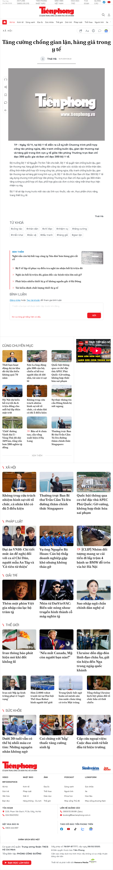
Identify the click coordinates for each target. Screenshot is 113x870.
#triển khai (17, 234)
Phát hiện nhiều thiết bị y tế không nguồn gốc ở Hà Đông (48, 281)
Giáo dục (48, 796)
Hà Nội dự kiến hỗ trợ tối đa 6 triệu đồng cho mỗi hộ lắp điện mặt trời (11, 406)
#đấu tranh (46, 234)
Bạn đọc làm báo (18, 862)
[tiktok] (77, 829)
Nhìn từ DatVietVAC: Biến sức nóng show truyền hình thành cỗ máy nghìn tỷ (56, 609)
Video (5, 777)
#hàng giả (62, 234)
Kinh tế (20, 22)
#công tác (16, 228)
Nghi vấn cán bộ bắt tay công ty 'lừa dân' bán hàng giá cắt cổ (45, 257)
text (87, 31)
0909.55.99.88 (70, 811)
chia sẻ (81, 31)
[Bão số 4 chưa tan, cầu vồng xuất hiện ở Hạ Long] (37, 423)
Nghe (5, 79)
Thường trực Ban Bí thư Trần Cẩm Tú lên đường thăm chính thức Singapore (61, 438)
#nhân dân (32, 228)
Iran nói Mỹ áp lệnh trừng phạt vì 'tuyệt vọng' (13, 696)
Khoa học (68, 796)
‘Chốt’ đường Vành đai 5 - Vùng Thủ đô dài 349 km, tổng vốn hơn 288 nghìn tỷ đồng (12, 439)
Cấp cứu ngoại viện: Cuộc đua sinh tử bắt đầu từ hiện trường (92, 742)
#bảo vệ (31, 234)
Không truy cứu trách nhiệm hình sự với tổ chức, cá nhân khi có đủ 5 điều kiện (37, 406)
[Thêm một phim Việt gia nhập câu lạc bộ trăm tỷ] (19, 590)
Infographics (9, 782)
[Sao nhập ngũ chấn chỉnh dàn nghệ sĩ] (94, 590)
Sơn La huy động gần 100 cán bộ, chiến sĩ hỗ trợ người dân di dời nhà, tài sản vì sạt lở (37, 373)
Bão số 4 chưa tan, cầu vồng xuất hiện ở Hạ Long (37, 436)
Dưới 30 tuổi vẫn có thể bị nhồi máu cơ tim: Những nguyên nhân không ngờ (17, 745)
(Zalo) (80, 811)
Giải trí (11, 575)
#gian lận (77, 234)
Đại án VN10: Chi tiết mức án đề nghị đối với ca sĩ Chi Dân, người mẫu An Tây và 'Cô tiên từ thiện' (18, 558)
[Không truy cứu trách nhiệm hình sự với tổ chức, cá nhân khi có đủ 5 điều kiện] (37, 391)
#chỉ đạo (47, 228)
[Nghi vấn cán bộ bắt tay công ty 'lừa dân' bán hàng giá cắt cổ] (92, 257)
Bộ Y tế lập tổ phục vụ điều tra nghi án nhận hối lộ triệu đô (49, 268)
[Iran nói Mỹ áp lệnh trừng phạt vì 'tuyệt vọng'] (14, 683)
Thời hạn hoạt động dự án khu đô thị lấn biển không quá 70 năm (11, 371)
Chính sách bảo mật (29, 839)
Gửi (94, 315)
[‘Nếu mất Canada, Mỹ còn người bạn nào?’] (56, 639)
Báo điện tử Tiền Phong (56, 12)
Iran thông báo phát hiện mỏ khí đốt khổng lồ (17, 657)
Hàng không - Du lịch (32, 801)
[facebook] (104, 2)
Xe (107, 22)
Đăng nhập (15, 300)
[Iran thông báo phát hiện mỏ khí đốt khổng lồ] (19, 639)
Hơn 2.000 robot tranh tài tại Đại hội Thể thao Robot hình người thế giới (42, 697)
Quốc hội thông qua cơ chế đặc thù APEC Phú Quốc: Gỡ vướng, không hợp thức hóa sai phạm (61, 373)
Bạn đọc (6, 801)
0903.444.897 (11, 828)
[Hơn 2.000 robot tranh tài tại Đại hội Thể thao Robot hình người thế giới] (42, 683)
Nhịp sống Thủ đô (72, 801)
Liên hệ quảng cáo (70, 808)
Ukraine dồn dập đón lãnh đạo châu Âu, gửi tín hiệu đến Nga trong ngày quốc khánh (93, 661)
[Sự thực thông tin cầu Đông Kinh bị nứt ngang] (62, 391)
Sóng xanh (30, 22)
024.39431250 (11, 815)
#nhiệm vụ (62, 228)
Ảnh (46, 777)
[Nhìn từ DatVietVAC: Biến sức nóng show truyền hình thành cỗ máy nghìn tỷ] (56, 590)
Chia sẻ (5, 87)
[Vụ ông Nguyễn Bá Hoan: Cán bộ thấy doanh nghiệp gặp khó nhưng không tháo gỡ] (56, 536)
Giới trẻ (68, 22)
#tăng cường (79, 228)
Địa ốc (40, 22)
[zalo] (84, 829)
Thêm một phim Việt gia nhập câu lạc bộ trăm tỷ (18, 607)
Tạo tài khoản (33, 300)
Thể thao (89, 22)
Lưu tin (5, 95)
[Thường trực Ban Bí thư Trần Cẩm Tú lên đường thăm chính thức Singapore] (62, 423)
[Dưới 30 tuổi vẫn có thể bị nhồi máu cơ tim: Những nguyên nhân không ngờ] (19, 725)
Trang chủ (4, 22)
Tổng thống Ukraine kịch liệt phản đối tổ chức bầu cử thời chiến (98, 697)
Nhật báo (28, 777)
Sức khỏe (49, 22)
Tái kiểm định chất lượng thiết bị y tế (36, 287)
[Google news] (92, 829)
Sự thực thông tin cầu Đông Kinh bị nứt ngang (62, 403)
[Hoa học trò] (107, 768)
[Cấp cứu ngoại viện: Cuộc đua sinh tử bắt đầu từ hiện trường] (94, 725)
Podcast (69, 777)
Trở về (5, 110)
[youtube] (109, 2)
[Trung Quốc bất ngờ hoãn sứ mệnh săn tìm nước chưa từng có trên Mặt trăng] (71, 683)
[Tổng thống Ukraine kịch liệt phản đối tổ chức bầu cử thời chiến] (99, 683)
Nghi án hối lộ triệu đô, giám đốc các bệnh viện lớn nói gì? (48, 274)
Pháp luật (78, 22)
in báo (93, 31)
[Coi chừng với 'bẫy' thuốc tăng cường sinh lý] (56, 725)
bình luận (100, 31)
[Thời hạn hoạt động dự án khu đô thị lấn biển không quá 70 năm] (12, 356)
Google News (106, 31)
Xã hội (12, 22)
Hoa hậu (88, 796)
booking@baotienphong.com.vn (76, 815)
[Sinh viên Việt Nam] (90, 768)
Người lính (99, 22)
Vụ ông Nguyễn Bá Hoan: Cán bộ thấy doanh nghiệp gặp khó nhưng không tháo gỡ (54, 558)
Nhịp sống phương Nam (95, 801)
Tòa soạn (7, 808)
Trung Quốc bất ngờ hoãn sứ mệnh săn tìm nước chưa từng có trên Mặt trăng (70, 697)
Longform (90, 777)
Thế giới (59, 22)
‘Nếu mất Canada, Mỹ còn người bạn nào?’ (56, 655)
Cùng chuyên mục (17, 345)
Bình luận (5, 102)
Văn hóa (6, 796)
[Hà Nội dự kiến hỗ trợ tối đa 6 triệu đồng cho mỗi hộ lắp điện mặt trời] (12, 391)
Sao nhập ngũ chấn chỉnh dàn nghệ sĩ (91, 605)
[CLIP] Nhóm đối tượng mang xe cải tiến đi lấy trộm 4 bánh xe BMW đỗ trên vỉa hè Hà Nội (93, 558)
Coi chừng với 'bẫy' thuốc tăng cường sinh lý (54, 742)
